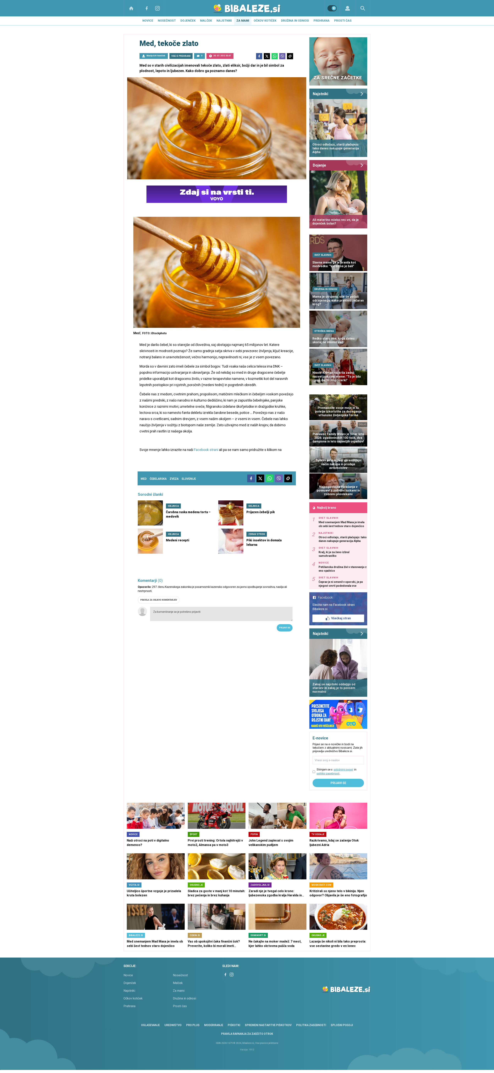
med (144, 478)
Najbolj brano (326, 507)
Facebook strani (206, 450)
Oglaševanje (150, 1025)
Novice (147, 20)
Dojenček (187, 20)
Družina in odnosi (295, 20)
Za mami (242, 20)
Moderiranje (213, 1025)
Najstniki (224, 20)
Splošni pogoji (342, 1025)
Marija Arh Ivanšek (155, 55)
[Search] (362, 8)
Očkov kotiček (265, 20)
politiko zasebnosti (328, 773)
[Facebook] (146, 8)
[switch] (332, 8)
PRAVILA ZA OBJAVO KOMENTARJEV (158, 600)
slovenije (189, 478)
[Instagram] (157, 8)
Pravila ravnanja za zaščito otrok (247, 1033)
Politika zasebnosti (311, 1025)
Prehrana (322, 20)
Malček (206, 20)
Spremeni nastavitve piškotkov (268, 1025)
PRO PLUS (193, 1025)
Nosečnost (167, 20)
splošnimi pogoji (343, 769)
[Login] (347, 8)
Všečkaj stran (341, 618)
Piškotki (234, 1025)
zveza (174, 478)
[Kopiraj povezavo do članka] (290, 56)
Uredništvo (173, 1025)
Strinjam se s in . (336, 771)
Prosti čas (343, 20)
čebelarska (158, 478)
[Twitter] (267, 56)
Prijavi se (284, 627)
